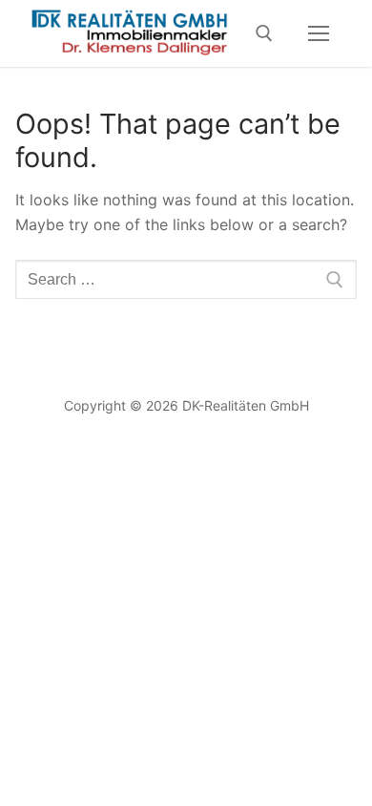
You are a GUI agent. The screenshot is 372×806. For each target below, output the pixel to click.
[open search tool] (264, 33)
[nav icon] (318, 33)
